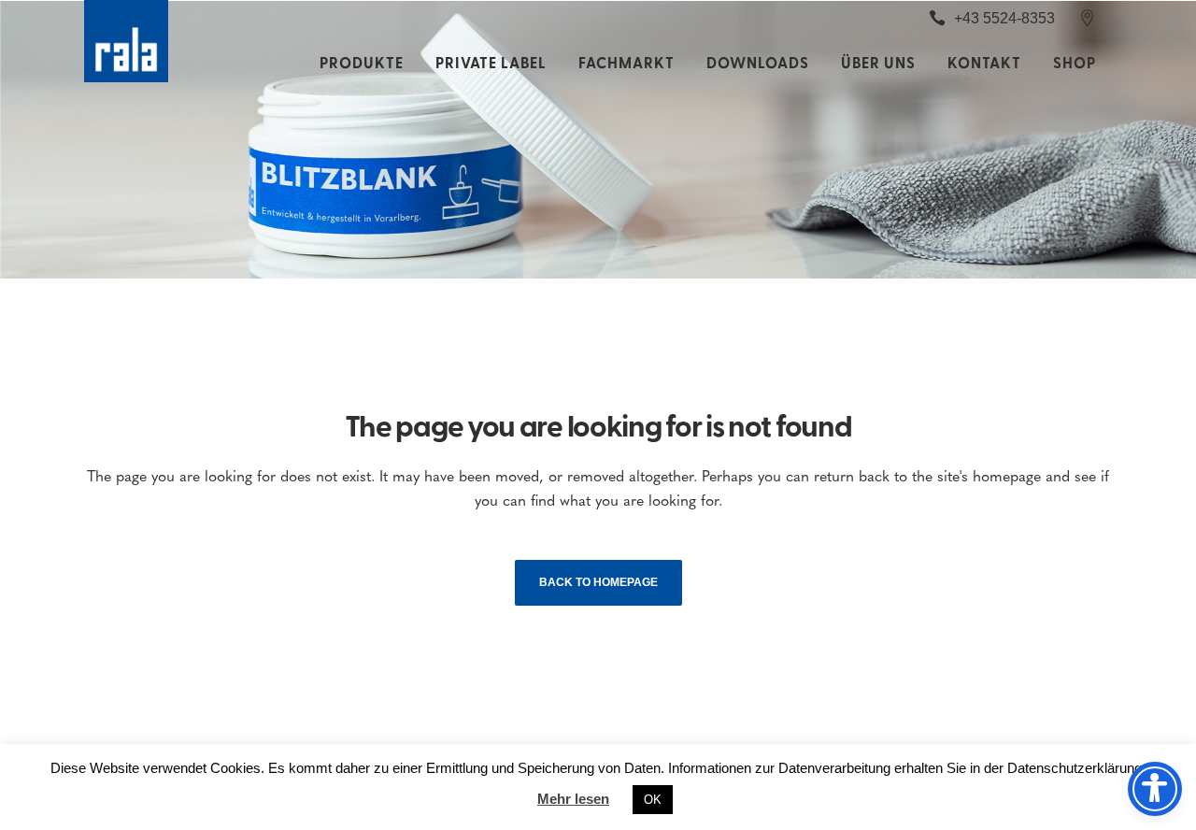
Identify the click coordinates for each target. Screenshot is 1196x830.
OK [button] (653, 800)
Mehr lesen (573, 799)
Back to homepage (598, 582)
